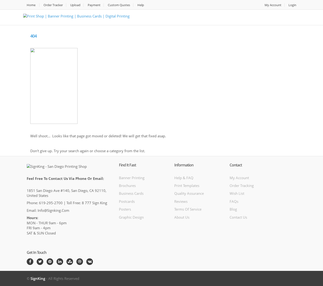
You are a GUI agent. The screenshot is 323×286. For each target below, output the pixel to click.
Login (292, 5)
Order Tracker (53, 5)
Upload (75, 5)
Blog (233, 209)
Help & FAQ (183, 177)
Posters (125, 209)
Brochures (127, 185)
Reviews (181, 201)
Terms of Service (187, 209)
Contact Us (238, 217)
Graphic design (131, 217)
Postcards (127, 201)
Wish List (237, 193)
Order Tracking (242, 185)
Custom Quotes (119, 5)
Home (31, 5)
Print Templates (186, 185)
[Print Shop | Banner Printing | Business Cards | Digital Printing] (76, 15)
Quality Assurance (189, 193)
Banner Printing (131, 177)
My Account (273, 5)
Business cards (131, 193)
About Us (181, 217)
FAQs (234, 201)
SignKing (38, 278)
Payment (94, 5)
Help (140, 5)
